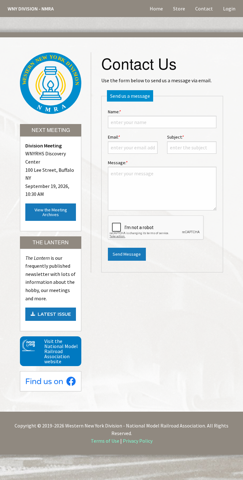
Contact (204, 8)
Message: (118, 162)
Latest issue (53, 314)
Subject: (175, 137)
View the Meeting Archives (50, 212)
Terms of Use (105, 441)
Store (179, 8)
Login (229, 8)
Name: (114, 112)
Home (156, 8)
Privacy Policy (138, 441)
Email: (114, 137)
